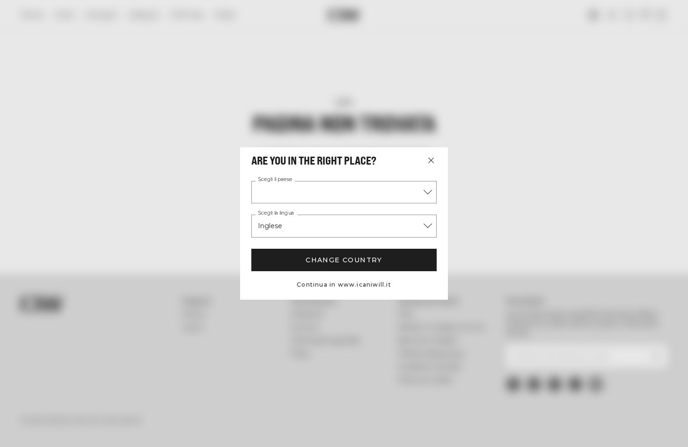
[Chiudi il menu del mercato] (431, 160)
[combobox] (344, 192)
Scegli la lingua (276, 213)
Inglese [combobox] (270, 226)
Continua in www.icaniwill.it (344, 284)
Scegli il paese (275, 179)
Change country (344, 260)
